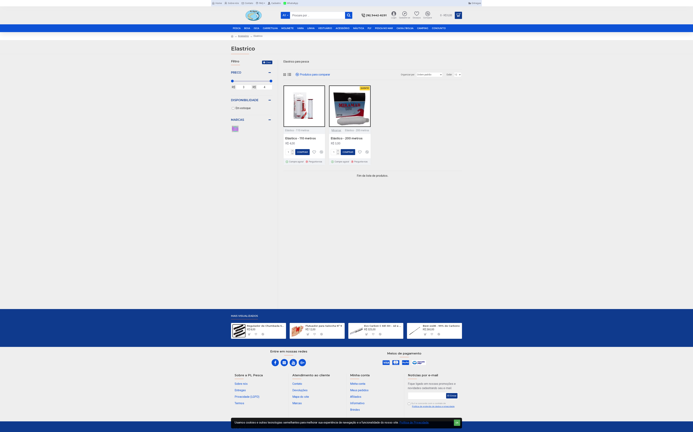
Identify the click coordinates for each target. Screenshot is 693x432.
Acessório (243, 36)
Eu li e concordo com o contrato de (433, 405)
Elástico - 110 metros (300, 138)
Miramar (336, 130)
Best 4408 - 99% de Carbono (441, 325)
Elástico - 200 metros (347, 138)
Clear (268, 62)
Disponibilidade (244, 100)
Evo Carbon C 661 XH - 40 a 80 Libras (383, 325)
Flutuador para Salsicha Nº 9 (324, 325)
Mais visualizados (244, 316)
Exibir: (449, 74)
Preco (236, 72)
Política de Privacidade (414, 422)
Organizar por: (408, 74)
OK (457, 422)
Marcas (237, 120)
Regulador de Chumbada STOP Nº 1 (266, 325)
